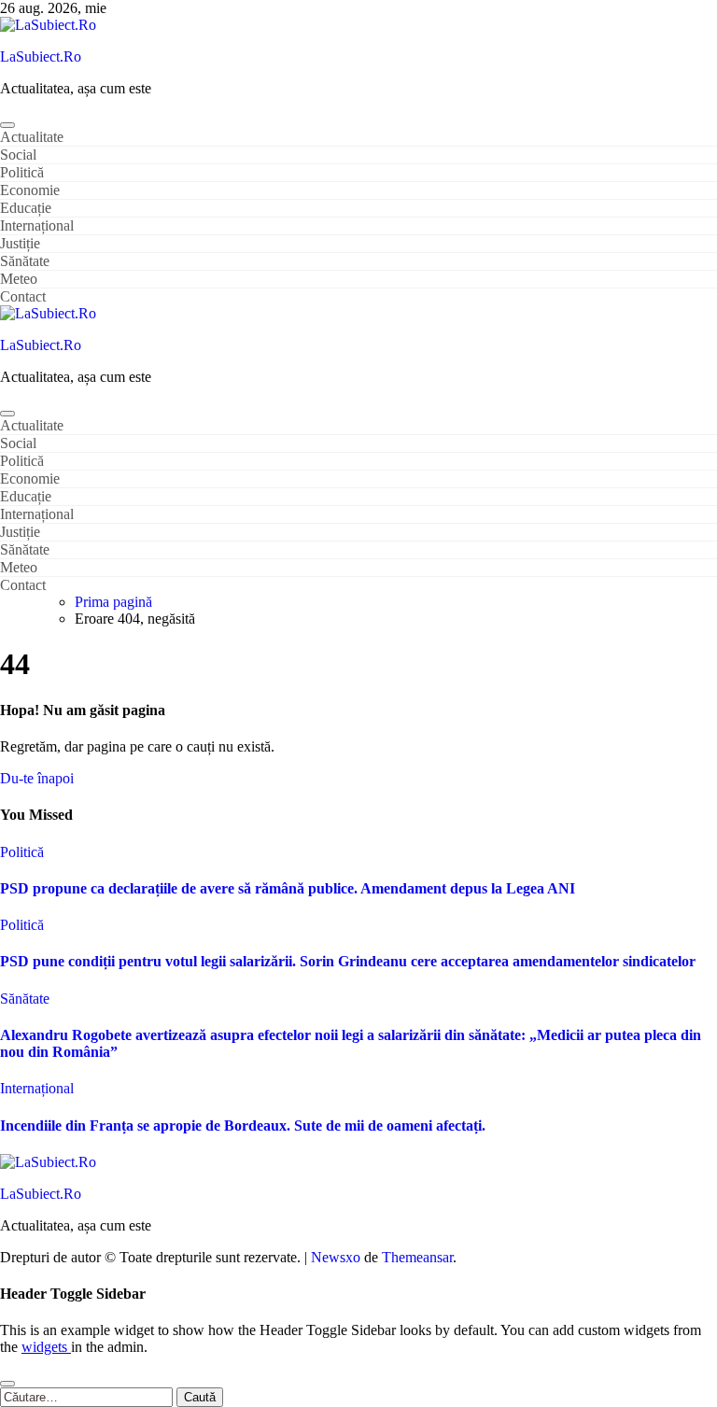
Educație (25, 208)
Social (18, 154)
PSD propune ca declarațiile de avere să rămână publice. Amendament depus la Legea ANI (287, 888)
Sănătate (24, 261)
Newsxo (335, 1257)
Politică (22, 172)
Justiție (20, 243)
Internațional (37, 225)
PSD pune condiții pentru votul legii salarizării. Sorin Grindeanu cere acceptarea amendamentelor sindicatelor (348, 961)
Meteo (18, 279)
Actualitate (31, 137)
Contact (23, 296)
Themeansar (417, 1257)
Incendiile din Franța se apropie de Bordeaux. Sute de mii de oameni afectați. (242, 1125)
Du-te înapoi (37, 778)
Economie (30, 190)
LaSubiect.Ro (40, 56)
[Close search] (7, 1383)
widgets (46, 1347)
